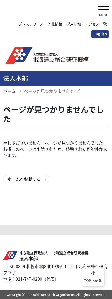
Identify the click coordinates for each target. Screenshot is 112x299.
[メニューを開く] (103, 7)
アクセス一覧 (96, 24)
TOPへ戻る (93, 276)
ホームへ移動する (24, 179)
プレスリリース (30, 24)
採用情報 (73, 24)
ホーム (9, 91)
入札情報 (55, 24)
